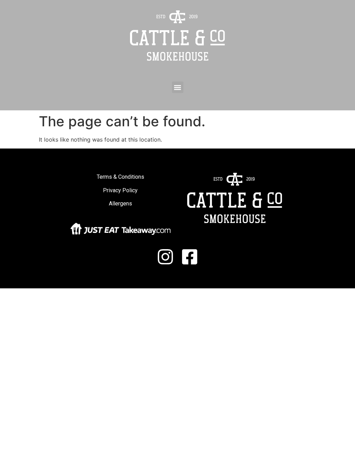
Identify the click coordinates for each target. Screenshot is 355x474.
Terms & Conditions (120, 176)
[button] (177, 87)
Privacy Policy (120, 190)
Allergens (120, 203)
